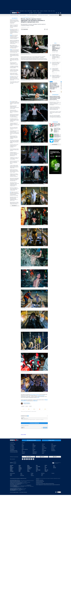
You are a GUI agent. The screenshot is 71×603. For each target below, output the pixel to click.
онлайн (38, 397)
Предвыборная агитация (13, 450)
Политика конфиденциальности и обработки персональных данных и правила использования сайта (48, 484)
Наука (33, 450)
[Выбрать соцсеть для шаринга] (47, 29)
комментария (25, 29)
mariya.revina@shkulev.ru (13, 490)
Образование (34, 453)
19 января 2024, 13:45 (23, 27)
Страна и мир (53, 446)
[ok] (27, 459)
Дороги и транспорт (25, 449)
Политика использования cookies (40, 481)
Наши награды (12, 446)
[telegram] (23, 459)
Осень (43, 445)
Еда (22, 450)
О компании (12, 445)
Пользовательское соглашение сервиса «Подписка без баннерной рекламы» (45, 483)
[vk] (25, 459)
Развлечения (44, 450)
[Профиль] (60, 13)
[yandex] (33, 459)
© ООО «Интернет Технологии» (23, 492)
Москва (27, 406)
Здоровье (23, 453)
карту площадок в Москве (34, 394)
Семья (43, 453)
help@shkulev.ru (15, 485)
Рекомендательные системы (39, 482)
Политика (43, 446)
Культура (34, 446)
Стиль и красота (53, 445)
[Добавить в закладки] (45, 29)
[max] (29, 459)
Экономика (53, 449)
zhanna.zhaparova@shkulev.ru (13, 489)
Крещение (23, 406)
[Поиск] (57, 13)
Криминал (34, 445)
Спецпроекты (53, 450)
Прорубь (30, 406)
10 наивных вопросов (40, 395)
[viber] (31, 459)
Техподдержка (12, 449)
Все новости (14, 18)
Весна (23, 446)
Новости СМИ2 (23, 434)
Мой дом (34, 449)
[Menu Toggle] (11, 13)
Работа (43, 449)
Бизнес (23, 445)
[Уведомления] (58, 13)
